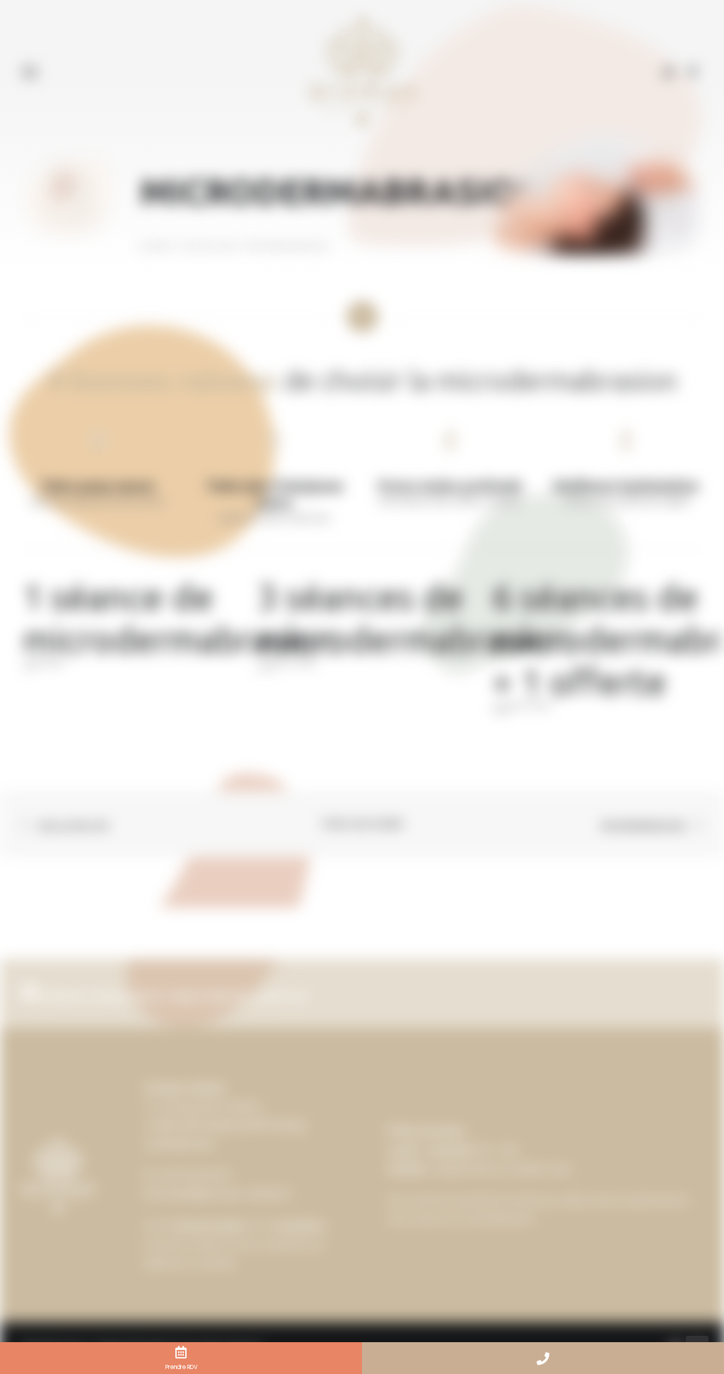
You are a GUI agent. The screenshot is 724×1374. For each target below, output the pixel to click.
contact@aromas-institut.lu (224, 1193)
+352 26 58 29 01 (193, 1175)
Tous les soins (208, 245)
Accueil (154, 245)
